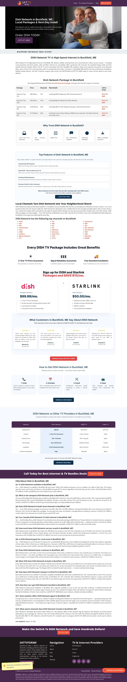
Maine (41, 52)
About (52, 649)
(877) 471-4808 (24, 40)
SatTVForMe (22, 52)
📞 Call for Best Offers (63, 196)
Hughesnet (75, 656)
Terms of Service (96, 671)
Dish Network (33, 52)
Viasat (74, 653)
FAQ (51, 653)
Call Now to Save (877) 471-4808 (63, 358)
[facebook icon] (79, 661)
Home (76, 3)
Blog (97, 3)
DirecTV (74, 649)
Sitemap (52, 660)
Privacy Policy (85, 671)
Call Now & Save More (63, 462)
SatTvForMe (24, 671)
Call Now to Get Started (63, 400)
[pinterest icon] (88, 661)
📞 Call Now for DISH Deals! (113, 670)
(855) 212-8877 (106, 3)
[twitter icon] (74, 661)
